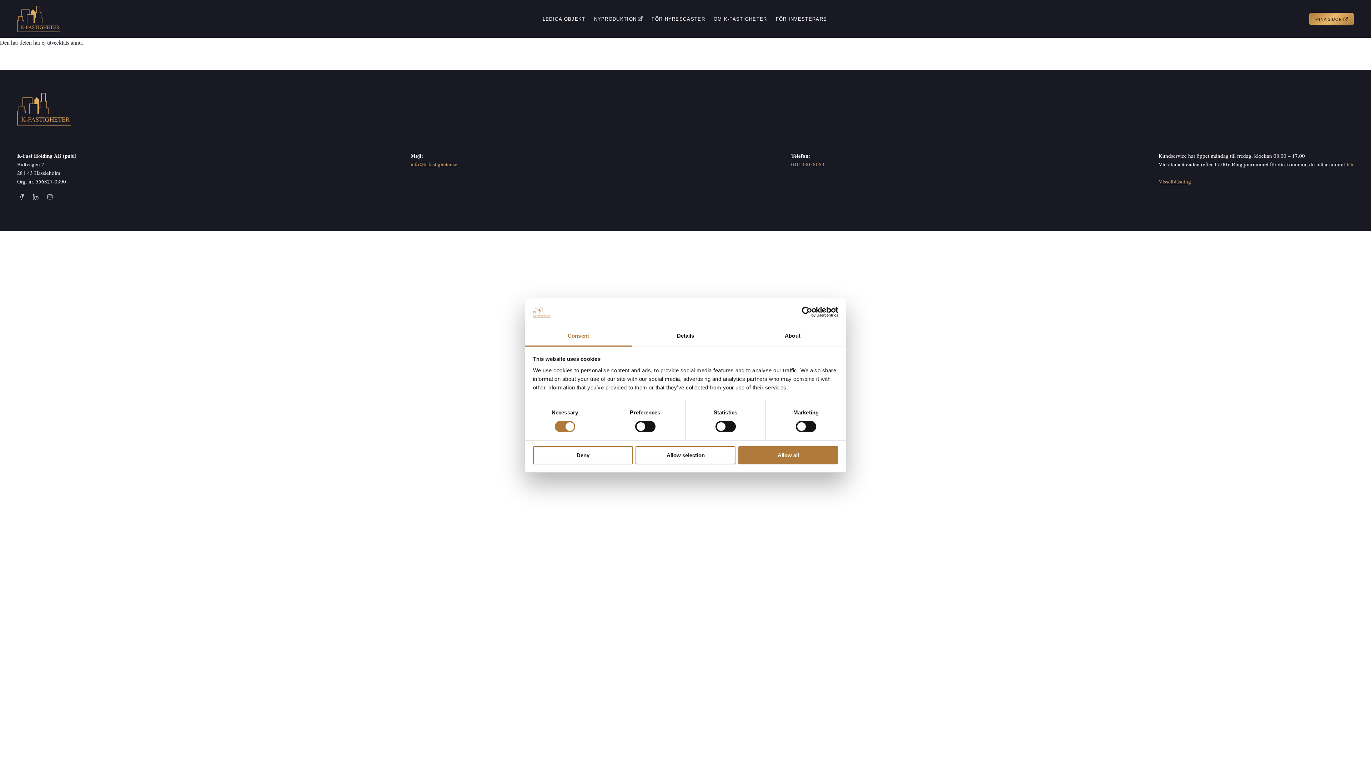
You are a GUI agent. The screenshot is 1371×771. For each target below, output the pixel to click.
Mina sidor (1328, 19)
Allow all (788, 455)
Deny (583, 455)
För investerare (801, 19)
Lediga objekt (564, 19)
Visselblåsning (1175, 181)
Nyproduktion (615, 19)
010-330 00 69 (807, 164)
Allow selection (686, 455)
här (1350, 164)
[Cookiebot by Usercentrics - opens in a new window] (807, 312)
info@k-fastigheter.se (434, 164)
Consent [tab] (578, 336)
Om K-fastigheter (740, 19)
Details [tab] (685, 336)
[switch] (645, 426)
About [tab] (792, 336)
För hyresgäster (678, 19)
